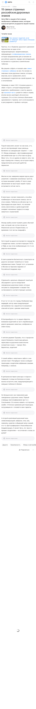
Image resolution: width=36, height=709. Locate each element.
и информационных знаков (21, 54)
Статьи (14, 6)
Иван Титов (10, 27)
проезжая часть (9, 92)
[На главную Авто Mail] (9, 2)
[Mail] (6, 2)
